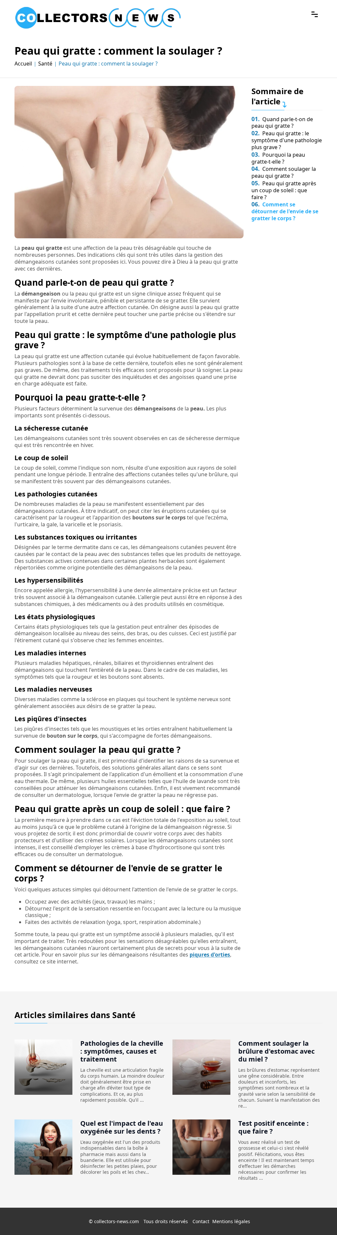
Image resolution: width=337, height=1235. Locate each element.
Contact (201, 1221)
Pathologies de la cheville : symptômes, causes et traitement (121, 1051)
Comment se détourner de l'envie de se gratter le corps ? (284, 211)
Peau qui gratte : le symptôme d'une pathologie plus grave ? (286, 140)
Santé (45, 63)
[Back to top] (319, 1217)
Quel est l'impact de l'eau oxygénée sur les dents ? (121, 1127)
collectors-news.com (116, 1221)
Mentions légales (231, 1221)
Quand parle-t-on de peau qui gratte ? (282, 123)
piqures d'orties (210, 954)
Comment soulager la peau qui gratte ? (283, 172)
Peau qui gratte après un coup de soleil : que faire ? (283, 190)
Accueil (23, 63)
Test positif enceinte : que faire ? (273, 1127)
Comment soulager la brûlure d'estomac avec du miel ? (276, 1051)
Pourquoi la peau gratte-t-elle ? (278, 158)
